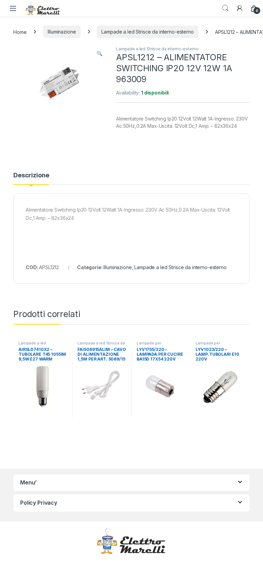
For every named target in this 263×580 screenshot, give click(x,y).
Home (19, 32)
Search (225, 8)
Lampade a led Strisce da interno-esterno (147, 32)
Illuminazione (62, 32)
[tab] (31, 178)
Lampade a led (32, 343)
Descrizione (31, 175)
